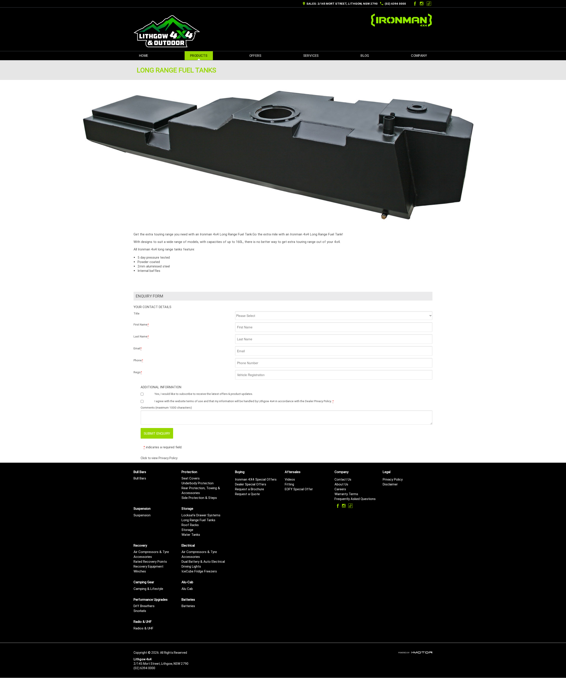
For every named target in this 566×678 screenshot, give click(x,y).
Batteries (188, 606)
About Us (341, 484)
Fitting (289, 484)
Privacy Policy (393, 479)
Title (137, 313)
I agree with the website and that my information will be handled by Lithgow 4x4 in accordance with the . (244, 401)
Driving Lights (191, 566)
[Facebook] (414, 3)
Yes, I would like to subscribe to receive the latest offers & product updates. (204, 394)
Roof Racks (190, 525)
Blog (365, 55)
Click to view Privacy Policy (159, 458)
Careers (340, 489)
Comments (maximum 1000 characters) (166, 407)
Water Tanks (191, 534)
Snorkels (140, 611)
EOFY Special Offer (299, 489)
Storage (187, 530)
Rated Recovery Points (150, 561)
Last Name (141, 336)
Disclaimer (390, 484)
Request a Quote (247, 494)
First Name (141, 324)
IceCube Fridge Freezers (199, 571)
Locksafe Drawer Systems (201, 515)
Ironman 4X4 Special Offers (256, 479)
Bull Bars (140, 478)
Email (138, 348)
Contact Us (343, 479)
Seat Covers (191, 478)
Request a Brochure (249, 489)
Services (311, 55)
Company (419, 55)
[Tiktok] (429, 3)
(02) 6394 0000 (395, 4)
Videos (290, 479)
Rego (138, 372)
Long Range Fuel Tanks (198, 520)
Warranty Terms (346, 494)
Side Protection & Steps (199, 498)
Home (143, 55)
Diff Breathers (144, 606)
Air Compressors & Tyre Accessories (151, 554)
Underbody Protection (198, 483)
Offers (255, 55)
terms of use (194, 401)
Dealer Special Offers (250, 484)
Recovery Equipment (148, 566)
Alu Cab (187, 589)
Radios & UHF (143, 628)
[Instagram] (421, 3)
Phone (138, 360)
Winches (140, 571)
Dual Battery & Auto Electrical (203, 561)
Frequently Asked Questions (355, 499)
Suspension (142, 515)
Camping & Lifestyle (148, 589)
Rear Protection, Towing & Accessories (201, 490)
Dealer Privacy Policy (318, 401)
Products (198, 55)
